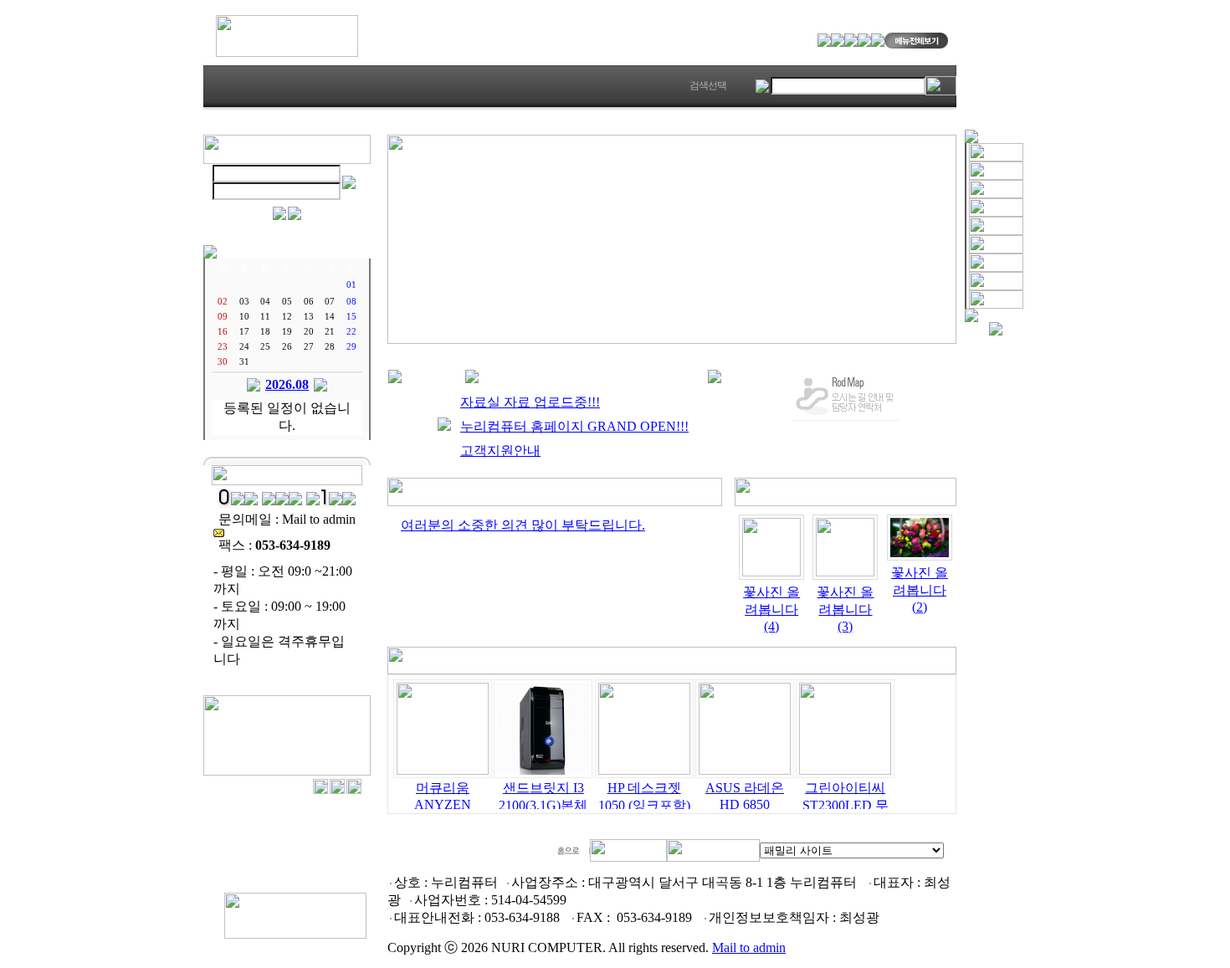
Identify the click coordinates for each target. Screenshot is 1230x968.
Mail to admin (749, 947)
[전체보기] (554, 501)
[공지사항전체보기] (714, 378)
